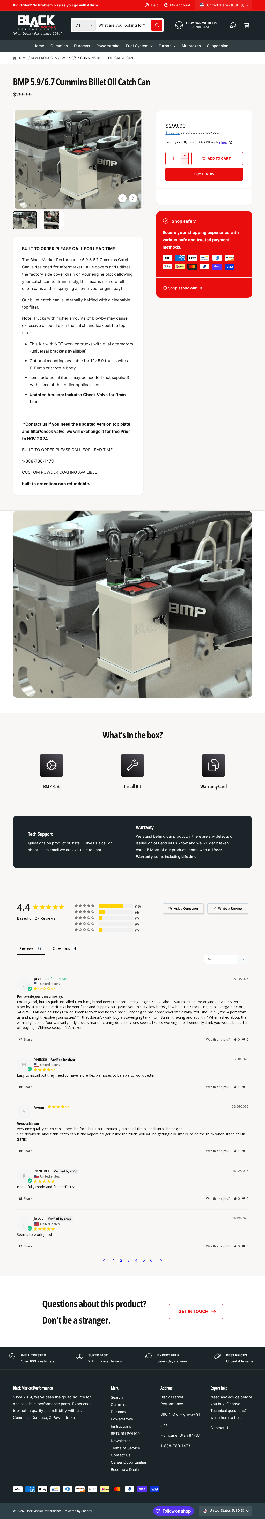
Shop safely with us (185, 288)
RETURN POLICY (126, 1433)
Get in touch (193, 1311)
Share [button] (27, 1039)
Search (117, 1397)
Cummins (119, 1404)
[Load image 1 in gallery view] (25, 220)
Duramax (118, 1412)
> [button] (161, 1260)
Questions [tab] (61, 948)
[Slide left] (122, 198)
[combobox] (130, 25)
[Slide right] (133, 198)
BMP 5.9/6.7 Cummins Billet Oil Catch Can (97, 58)
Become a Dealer (125, 1469)
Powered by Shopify (78, 1511)
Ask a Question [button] (186, 908)
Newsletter (120, 1440)
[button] (246, 25)
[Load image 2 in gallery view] (52, 220)
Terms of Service (125, 1448)
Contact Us (121, 1455)
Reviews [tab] (26, 948)
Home (22, 58)
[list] (132, 774)
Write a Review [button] (230, 908)
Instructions (121, 1426)
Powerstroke (122, 1419)
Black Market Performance (43, 1511)
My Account (180, 5)
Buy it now (204, 174)
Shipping (172, 132)
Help (154, 5)
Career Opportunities (129, 1462)
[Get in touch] (233, 25)
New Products (44, 58)
